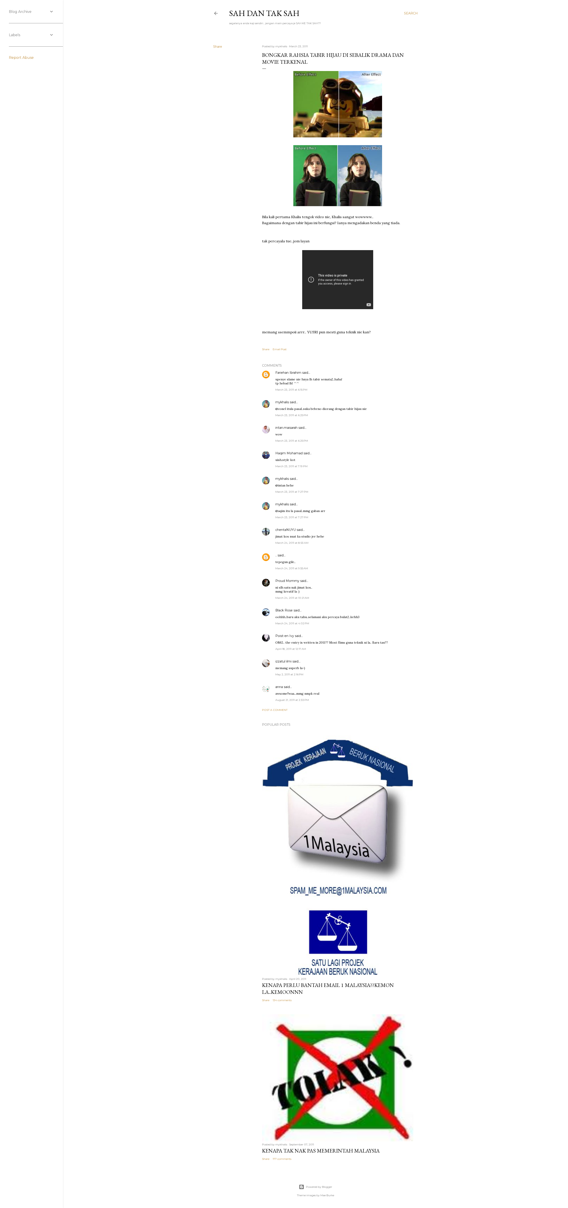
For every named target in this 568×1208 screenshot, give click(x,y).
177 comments (282, 1159)
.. (276, 555)
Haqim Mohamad (289, 453)
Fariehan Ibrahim (288, 373)
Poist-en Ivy (284, 636)
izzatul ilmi (283, 661)
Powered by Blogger (319, 1186)
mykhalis (282, 402)
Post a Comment (275, 710)
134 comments (282, 1000)
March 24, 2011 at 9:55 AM (291, 568)
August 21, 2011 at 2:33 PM (292, 700)
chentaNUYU (285, 530)
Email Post (280, 349)
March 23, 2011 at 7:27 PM (291, 491)
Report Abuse (21, 57)
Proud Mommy (287, 581)
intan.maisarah (286, 428)
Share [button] (217, 47)
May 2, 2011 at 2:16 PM (289, 674)
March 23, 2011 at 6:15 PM (291, 389)
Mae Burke (327, 1195)
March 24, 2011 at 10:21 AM (292, 597)
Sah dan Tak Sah (264, 13)
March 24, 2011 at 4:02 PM (292, 623)
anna (279, 687)
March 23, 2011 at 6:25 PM (291, 415)
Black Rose (284, 610)
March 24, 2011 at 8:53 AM (291, 542)
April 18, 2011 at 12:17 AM (290, 648)
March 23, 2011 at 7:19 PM (291, 466)
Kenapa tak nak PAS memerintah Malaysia (321, 1150)
